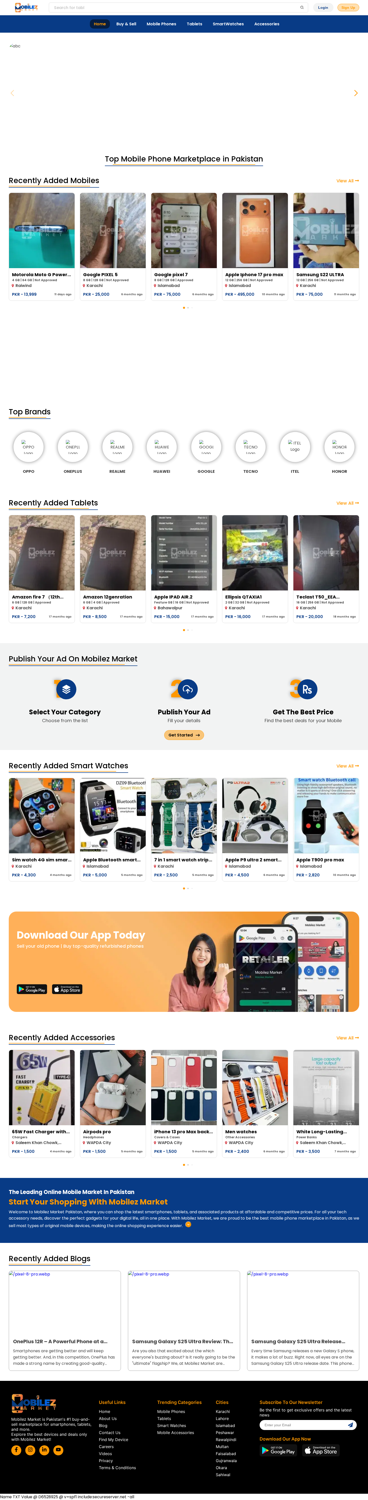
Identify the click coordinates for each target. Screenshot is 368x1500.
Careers (106, 1446)
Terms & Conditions (117, 1467)
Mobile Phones (161, 24)
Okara (221, 1467)
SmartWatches (228, 24)
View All (344, 181)
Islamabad (225, 1425)
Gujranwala (226, 1460)
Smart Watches (171, 1425)
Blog (103, 1425)
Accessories (266, 24)
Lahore (222, 1418)
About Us (108, 1418)
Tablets (194, 24)
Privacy (106, 1460)
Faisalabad (226, 1453)
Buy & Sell (126, 24)
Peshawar (225, 1432)
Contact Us (109, 1432)
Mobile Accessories (175, 1432)
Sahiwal (223, 1474)
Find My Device (113, 1439)
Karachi (223, 1411)
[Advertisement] (184, 358)
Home (100, 24)
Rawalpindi (226, 1439)
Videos (105, 1453)
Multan (222, 1446)
